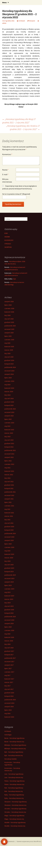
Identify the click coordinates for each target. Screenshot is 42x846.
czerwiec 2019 (9, 589)
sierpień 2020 (9, 540)
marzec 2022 (8, 475)
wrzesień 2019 (9, 578)
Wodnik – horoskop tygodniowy (15, 822)
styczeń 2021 (8, 523)
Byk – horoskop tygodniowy (13, 752)
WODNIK (7, 237)
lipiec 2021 (8, 502)
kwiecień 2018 (9, 637)
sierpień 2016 (9, 707)
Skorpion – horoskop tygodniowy (15, 802)
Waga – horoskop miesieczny (14, 819)
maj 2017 (7, 675)
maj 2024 (7, 385)
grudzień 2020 (9, 527)
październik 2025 (10, 326)
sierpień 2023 (9, 416)
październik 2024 (10, 367)
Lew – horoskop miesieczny (13, 777)
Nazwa (5, 170)
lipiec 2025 (8, 336)
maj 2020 (7, 551)
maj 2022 (7, 468)
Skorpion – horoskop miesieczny (15, 805)
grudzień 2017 (9, 651)
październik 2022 (10, 450)
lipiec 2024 (8, 378)
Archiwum (21, 21)
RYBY (6, 233)
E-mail (5, 174)
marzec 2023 (8, 433)
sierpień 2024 (9, 374)
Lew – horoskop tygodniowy (13, 774)
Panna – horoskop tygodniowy (14, 781)
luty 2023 (7, 437)
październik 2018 (10, 617)
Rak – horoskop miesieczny (13, 791)
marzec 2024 (8, 392)
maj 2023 (7, 426)
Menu (4, 2)
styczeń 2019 (8, 606)
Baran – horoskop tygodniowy (14, 738)
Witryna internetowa (7, 180)
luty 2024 (7, 395)
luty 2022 (7, 478)
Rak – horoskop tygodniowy (13, 788)
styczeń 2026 (8, 319)
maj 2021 (7, 509)
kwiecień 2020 (9, 554)
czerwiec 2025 (9, 340)
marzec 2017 (8, 682)
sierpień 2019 (9, 582)
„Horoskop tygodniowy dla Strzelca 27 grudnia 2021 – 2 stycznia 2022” (23, 127)
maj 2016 (7, 713)
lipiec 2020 (8, 544)
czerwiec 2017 (9, 672)
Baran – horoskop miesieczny (14, 742)
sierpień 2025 (9, 333)
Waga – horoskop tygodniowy (14, 816)
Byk (14, 279)
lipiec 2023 (8, 419)
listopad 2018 (8, 613)
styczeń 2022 (8, 482)
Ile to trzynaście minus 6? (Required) (16, 194)
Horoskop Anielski (10, 759)
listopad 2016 (8, 696)
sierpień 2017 (9, 665)
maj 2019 (7, 592)
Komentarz (7, 154)
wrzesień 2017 (9, 662)
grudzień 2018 (9, 610)
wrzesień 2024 (9, 371)
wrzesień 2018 (9, 620)
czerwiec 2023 (9, 423)
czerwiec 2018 (9, 630)
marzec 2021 (8, 516)
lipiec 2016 (8, 710)
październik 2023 (10, 409)
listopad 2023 (8, 405)
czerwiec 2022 (9, 464)
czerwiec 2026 (9, 308)
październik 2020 (10, 533)
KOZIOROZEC (8, 240)
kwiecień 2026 (9, 312)
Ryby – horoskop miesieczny (14, 798)
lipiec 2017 (8, 668)
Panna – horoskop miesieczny (14, 784)
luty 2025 (7, 353)
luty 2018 (7, 644)
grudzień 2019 (9, 568)
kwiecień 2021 (9, 513)
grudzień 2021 (9, 485)
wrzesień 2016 (9, 703)
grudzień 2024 (9, 360)
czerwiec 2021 (9, 506)
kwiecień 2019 (9, 596)
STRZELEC (7, 244)
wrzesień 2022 (9, 454)
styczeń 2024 (8, 398)
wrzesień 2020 (9, 537)
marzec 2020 (8, 558)
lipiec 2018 (8, 627)
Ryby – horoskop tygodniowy (14, 795)
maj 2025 (7, 343)
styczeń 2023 (8, 440)
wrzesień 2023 (9, 412)
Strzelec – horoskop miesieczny (15, 812)
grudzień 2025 (9, 322)
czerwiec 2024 (9, 381)
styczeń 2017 (8, 689)
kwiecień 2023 (9, 430)
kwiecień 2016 (9, 717)
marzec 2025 (8, 350)
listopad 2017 (8, 655)
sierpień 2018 (9, 623)
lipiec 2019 (8, 585)
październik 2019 (10, 575)
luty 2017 (7, 686)
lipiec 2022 (8, 461)
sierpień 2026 (9, 301)
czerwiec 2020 (9, 547)
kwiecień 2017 (9, 679)
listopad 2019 (8, 572)
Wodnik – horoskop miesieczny (14, 826)
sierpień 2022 (9, 457)
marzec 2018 (8, 641)
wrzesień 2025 (9, 329)
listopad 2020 (8, 530)
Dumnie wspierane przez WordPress (29, 841)
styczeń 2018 (8, 648)
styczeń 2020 (8, 565)
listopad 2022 (8, 447)
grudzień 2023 (9, 402)
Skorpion (32, 21)
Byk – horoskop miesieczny (13, 755)
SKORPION (8, 247)
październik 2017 (10, 658)
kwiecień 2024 (9, 388)
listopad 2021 (8, 488)
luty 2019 (7, 603)
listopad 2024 (8, 364)
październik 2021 (10, 492)
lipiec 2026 (8, 305)
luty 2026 (7, 315)
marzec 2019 (8, 599)
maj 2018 (7, 634)
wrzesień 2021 (9, 495)
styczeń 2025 (8, 357)
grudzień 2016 (9, 693)
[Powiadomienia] (4, 842)
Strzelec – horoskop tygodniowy (15, 809)
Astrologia (7, 735)
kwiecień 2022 (9, 471)
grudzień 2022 (9, 443)
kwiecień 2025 (9, 347)
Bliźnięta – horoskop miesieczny (15, 749)
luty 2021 (7, 520)
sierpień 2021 (9, 499)
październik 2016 (10, 700)
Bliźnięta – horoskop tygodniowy (15, 745)
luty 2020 (7, 561)
